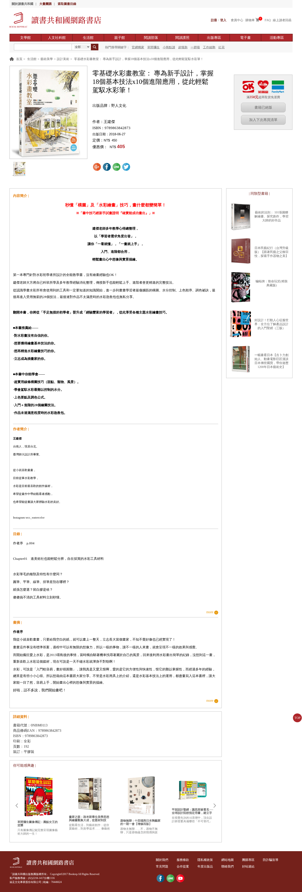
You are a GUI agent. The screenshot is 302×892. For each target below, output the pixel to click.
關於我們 (162, 860)
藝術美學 (46, 59)
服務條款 (183, 860)
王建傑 (109, 122)
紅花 (221, 47)
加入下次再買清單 (263, 120)
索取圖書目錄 (67, 4)
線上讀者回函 (282, 20)
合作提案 (183, 866)
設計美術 (63, 59)
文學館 (25, 38)
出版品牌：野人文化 (109, 106)
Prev (16, 805)
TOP (297, 718)
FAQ (268, 20)
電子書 (245, 38)
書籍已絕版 (263, 107)
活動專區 (277, 38)
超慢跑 (182, 47)
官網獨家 (138, 47)
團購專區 (248, 860)
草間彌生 (153, 47)
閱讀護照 (182, 38)
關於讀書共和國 (22, 4)
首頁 (19, 59)
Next (214, 805)
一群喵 (195, 47)
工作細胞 (209, 47)
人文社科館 (57, 38)
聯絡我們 (227, 866)
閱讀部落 (151, 38)
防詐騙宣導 (270, 860)
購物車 (250, 20)
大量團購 (45, 4)
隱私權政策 (205, 860)
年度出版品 (205, 866)
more (209, 612)
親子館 (119, 38)
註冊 (214, 20)
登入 (223, 20)
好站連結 (248, 866)
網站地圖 (227, 860)
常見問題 (162, 866)
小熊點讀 (169, 47)
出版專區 (214, 38)
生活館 (88, 38)
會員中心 (237, 20)
